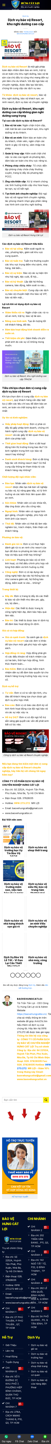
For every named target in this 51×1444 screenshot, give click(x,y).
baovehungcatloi (25, 34)
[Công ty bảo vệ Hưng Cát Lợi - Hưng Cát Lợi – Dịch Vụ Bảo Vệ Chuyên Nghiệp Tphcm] (25, 5)
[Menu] (4, 4)
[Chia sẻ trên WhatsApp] (12, 975)
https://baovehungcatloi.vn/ (31, 1014)
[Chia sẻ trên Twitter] (23, 975)
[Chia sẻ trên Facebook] (17, 975)
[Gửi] (46, 1100)
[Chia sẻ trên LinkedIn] (38, 975)
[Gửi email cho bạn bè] (28, 975)
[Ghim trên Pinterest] (33, 975)
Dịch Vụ (26, 16)
